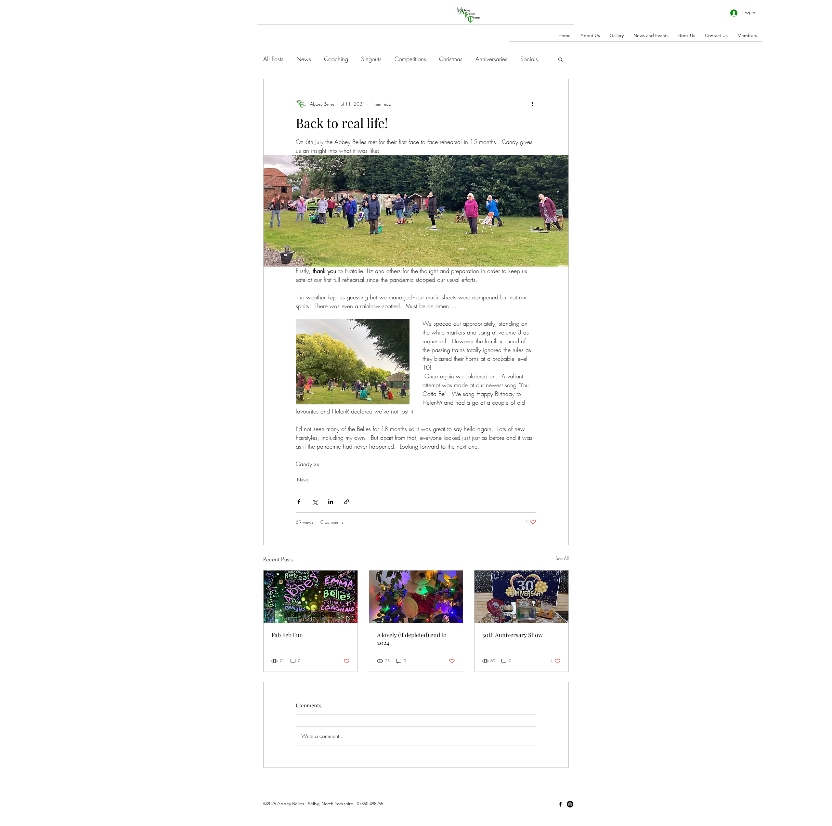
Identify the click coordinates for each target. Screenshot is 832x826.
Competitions (410, 59)
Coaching (336, 59)
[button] (560, 59)
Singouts (371, 59)
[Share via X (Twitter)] (315, 502)
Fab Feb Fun (287, 635)
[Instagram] (570, 804)
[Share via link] (347, 502)
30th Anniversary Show (512, 635)
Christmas (450, 59)
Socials (529, 59)
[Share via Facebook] (299, 502)
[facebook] (560, 804)
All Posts (273, 59)
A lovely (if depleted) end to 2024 (412, 639)
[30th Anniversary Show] (521, 596)
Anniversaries (491, 59)
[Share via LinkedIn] (331, 502)
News (303, 59)
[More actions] (532, 104)
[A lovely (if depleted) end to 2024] (416, 596)
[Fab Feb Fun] (311, 596)
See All (562, 558)
